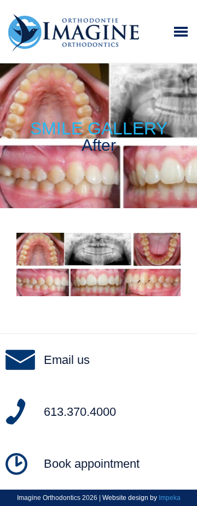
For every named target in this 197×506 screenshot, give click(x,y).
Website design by (141, 498)
